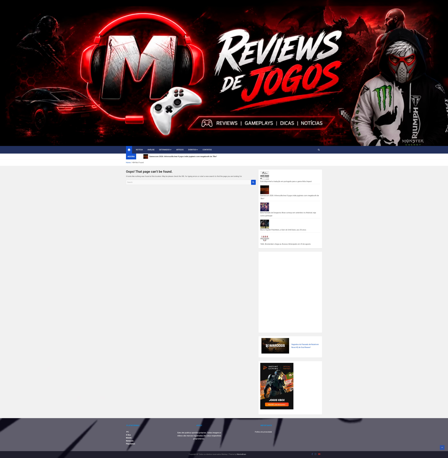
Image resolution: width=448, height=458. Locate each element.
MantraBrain (241, 454)
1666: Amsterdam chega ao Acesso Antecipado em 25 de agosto (285, 244)
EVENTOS (192, 150)
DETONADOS (164, 150)
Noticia (139, 150)
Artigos (180, 150)
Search (253, 182)
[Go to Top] (442, 447)
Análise (150, 150)
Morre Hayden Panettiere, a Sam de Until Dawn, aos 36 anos (283, 230)
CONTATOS (207, 150)
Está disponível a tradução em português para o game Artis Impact (286, 181)
